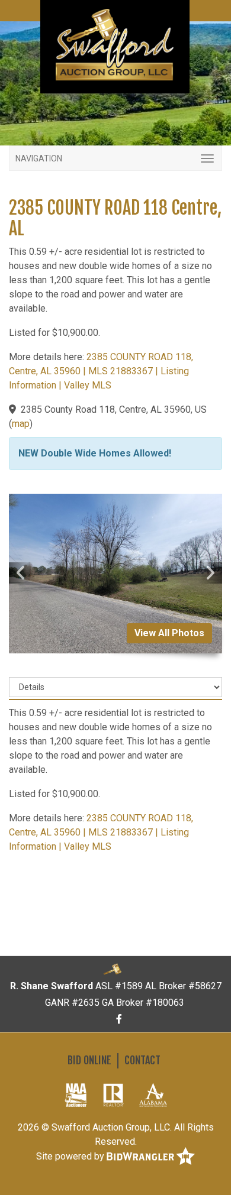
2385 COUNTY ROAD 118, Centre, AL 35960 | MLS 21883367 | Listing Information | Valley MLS (101, 371)
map (21, 423)
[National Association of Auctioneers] (75, 1094)
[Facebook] (119, 1019)
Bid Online (89, 1060)
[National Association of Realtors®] (113, 1094)
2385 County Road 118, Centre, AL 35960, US (114, 409)
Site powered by (71, 1156)
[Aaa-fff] (153, 1094)
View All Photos (169, 633)
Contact (142, 1060)
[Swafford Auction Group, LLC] (115, 44)
